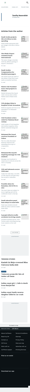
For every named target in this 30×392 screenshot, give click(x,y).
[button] (2, 2)
